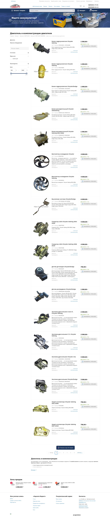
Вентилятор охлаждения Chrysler (63, 154)
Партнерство (13, 502)
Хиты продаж (57, 6)
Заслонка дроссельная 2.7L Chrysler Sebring (64, 335)
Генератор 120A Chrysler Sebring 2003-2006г (64, 222)
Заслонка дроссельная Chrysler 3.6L (64, 357)
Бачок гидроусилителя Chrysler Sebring (62, 42)
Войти (11, 498)
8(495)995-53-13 (93, 7)
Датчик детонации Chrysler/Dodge (63, 266)
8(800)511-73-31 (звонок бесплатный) (87, 500)
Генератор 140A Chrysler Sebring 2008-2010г (64, 244)
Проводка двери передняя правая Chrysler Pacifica (23, 483)
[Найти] (73, 10)
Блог (34, 509)
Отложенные (59, 501)
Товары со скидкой (65, 6)
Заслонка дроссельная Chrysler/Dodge (64, 379)
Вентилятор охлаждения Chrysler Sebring (63, 177)
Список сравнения (60, 503)
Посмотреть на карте (83, 507)
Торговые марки (36, 505)
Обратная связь (36, 501)
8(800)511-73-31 (93, 5)
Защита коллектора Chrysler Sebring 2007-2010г (64, 425)
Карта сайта (35, 507)
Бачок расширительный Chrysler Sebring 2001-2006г (63, 132)
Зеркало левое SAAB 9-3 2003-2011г (68, 483)
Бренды (45, 6)
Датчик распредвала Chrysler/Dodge (64, 289)
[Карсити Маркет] (15, 6)
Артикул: (56, 45)
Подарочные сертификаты (39, 503)
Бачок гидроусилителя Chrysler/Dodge (64, 86)
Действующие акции (37, 6)
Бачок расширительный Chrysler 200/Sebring (63, 109)
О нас (34, 499)
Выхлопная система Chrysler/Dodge (64, 199)
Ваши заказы (59, 499)
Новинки (50, 6)
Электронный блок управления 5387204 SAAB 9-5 (45, 483)
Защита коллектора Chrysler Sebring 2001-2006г (64, 402)
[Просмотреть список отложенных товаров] (81, 6)
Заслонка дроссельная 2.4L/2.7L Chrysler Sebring (62, 312)
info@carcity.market (83, 505)
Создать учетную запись (15, 500)
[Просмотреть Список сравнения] (84, 6)
